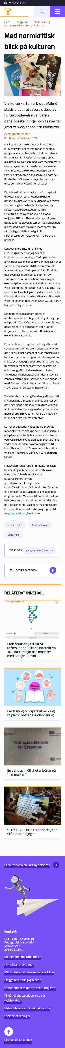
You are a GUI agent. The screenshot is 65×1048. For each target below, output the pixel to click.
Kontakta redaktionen (19, 964)
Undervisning (42, 22)
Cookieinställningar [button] (17, 1016)
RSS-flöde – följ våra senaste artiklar (29, 972)
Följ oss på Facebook (18, 1039)
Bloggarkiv (22, 22)
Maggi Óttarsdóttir (19, 133)
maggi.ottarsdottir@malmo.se (22, 513)
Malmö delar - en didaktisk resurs (27, 1008)
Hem (7, 22)
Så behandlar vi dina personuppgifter (30, 988)
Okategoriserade (40, 525)
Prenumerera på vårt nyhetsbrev (27, 865)
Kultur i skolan (15, 525)
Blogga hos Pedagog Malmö (22, 980)
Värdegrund (14, 534)
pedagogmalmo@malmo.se (22, 956)
